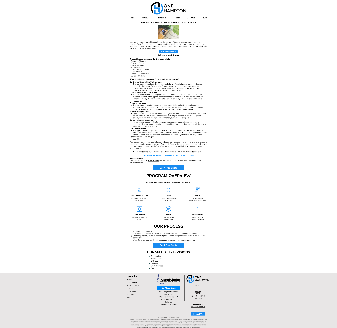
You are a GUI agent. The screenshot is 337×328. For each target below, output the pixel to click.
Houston (147, 155)
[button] (146, 18)
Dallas (166, 155)
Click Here (137, 139)
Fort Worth (181, 155)
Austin (173, 155)
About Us (130, 294)
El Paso (191, 155)
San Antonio (157, 155)
